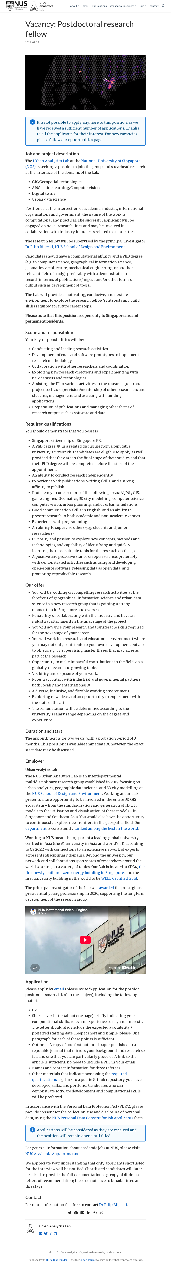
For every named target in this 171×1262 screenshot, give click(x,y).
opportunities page (85, 140)
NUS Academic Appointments (51, 1154)
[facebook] (75, 1212)
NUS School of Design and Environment (90, 247)
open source (88, 1259)
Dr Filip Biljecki (39, 247)
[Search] (163, 6)
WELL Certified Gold (119, 878)
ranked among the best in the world (106, 828)
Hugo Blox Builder (56, 1259)
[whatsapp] (95, 1212)
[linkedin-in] (88, 1212)
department (36, 828)
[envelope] (82, 1212)
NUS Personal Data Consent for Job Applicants (92, 1118)
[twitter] (69, 1212)
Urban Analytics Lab (51, 161)
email (59, 989)
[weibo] (101, 1212)
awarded (106, 888)
